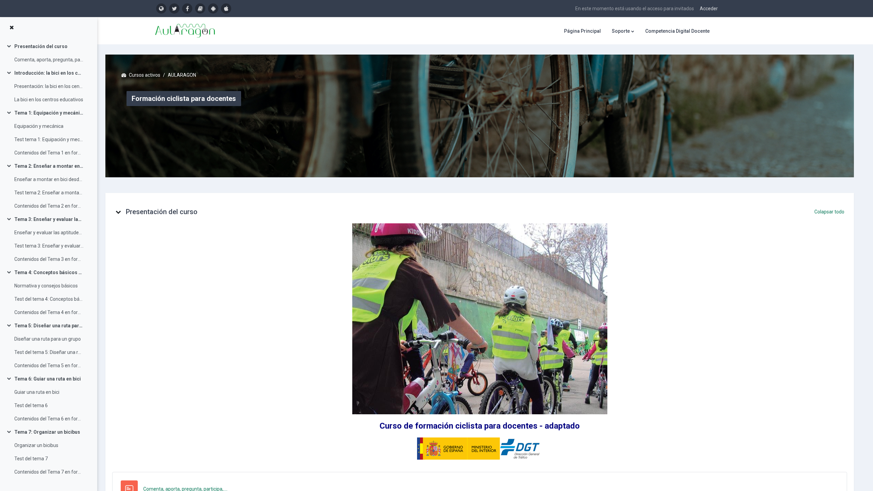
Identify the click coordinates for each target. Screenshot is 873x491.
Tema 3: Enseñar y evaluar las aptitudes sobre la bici (49, 219)
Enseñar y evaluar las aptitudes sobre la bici (49, 232)
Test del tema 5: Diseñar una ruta (49, 352)
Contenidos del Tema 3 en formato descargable (49, 259)
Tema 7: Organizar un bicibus (47, 432)
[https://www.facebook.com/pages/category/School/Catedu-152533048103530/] (187, 8)
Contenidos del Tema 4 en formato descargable (49, 312)
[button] (118, 212)
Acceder (709, 8)
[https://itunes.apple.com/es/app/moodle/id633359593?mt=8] (226, 8)
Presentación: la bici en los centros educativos (49, 86)
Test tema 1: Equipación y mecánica (49, 139)
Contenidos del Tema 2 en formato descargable (49, 206)
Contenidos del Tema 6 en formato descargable (49, 418)
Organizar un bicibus (36, 445)
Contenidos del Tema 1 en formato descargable (49, 152)
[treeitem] (48, 53)
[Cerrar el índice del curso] (11, 27)
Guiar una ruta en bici (36, 392)
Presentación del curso (41, 46)
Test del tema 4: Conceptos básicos (49, 299)
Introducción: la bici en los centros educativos (49, 73)
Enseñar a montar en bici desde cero (49, 179)
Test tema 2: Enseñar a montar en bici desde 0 (49, 192)
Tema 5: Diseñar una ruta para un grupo (49, 325)
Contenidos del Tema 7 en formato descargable (49, 472)
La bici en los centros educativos (48, 99)
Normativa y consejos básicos (46, 285)
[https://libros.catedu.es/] (200, 8)
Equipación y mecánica (38, 126)
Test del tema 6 (31, 405)
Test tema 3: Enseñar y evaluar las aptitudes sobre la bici (49, 246)
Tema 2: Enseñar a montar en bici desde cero (49, 166)
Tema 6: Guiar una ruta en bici (47, 379)
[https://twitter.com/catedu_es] (174, 8)
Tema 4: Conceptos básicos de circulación (49, 272)
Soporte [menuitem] (621, 31)
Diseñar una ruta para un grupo (47, 339)
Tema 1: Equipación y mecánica (49, 113)
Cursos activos (144, 75)
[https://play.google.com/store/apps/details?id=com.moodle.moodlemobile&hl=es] (213, 8)
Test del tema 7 (31, 458)
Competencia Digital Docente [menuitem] (677, 31)
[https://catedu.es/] (161, 8)
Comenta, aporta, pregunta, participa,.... (49, 59)
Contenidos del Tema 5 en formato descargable (49, 365)
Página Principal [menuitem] (582, 31)
